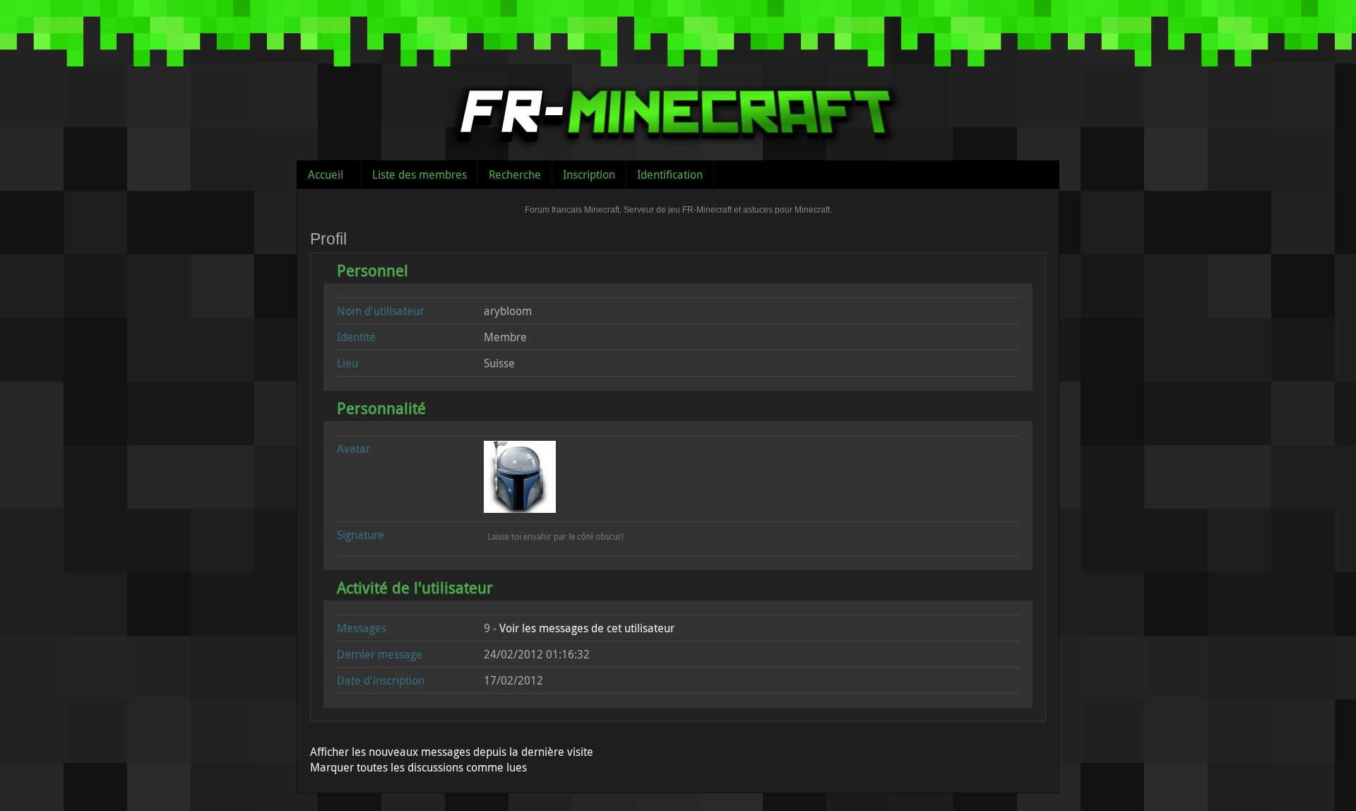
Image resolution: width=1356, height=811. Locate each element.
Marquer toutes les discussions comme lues (418, 767)
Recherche (515, 174)
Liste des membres (419, 174)
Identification (670, 174)
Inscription (589, 174)
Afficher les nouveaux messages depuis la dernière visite (451, 751)
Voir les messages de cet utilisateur (586, 628)
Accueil (325, 174)
